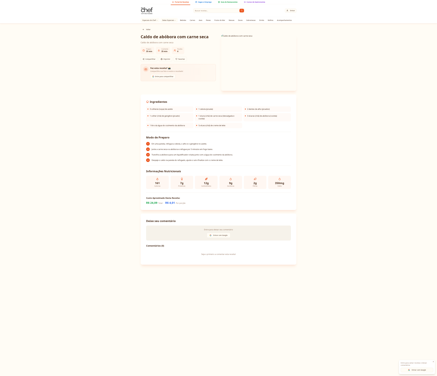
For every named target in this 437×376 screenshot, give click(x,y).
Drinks (261, 20)
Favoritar (181, 59)
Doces (240, 20)
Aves (200, 20)
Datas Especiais (168, 20)
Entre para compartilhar (164, 76)
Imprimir (166, 59)
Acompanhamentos (284, 20)
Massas (231, 20)
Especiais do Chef (149, 20)
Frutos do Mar (219, 20)
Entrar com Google (419, 370)
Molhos (270, 20)
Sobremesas (251, 20)
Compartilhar (150, 59)
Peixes (208, 20)
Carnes (192, 20)
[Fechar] (433, 362)
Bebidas (183, 20)
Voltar (148, 29)
